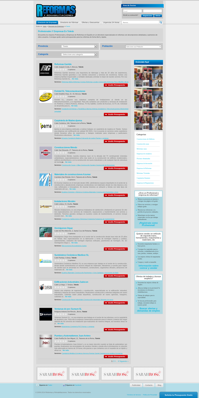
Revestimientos (77, 246)
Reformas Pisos (112, 82)
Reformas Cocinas (79, 82)
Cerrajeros (78, 353)
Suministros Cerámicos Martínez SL (71, 255)
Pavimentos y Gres (112, 192)
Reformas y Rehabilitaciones (56, 10)
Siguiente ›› (124, 361)
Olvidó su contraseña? (130, 15)
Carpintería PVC (75, 326)
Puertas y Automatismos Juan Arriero (72, 336)
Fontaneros (65, 219)
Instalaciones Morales (64, 201)
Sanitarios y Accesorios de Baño (107, 272)
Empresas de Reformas (144, 168)
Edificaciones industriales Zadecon (71, 282)
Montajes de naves (107, 299)
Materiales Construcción (97, 192)
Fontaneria (90, 219)
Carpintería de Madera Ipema (68, 120)
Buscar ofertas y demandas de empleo (148, 309)
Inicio (44, 26)
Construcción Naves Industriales (72, 299)
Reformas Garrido (63, 64)
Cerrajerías (119, 353)
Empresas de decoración (144, 163)
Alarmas (89, 109)
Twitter (50, 385)
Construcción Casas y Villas (71, 165)
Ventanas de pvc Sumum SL (68, 309)
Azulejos (64, 192)
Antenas (95, 109)
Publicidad (136, 385)
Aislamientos (66, 326)
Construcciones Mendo (65, 147)
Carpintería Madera (74, 138)
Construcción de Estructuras (105, 165)
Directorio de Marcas (69, 22)
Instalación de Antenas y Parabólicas (74, 109)
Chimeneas (83, 219)
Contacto (149, 385)
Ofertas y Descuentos (90, 22)
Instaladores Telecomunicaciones (109, 109)
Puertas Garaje (94, 353)
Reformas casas (142, 149)
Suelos (84, 246)
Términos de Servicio (134, 395)
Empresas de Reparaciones (145, 183)
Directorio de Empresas (47, 22)
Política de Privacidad (150, 395)
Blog (159, 385)
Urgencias (111, 22)
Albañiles (121, 82)
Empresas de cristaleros (144, 154)
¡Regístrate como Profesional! (148, 224)
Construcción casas (143, 144)
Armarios (65, 138)
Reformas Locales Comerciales (96, 82)
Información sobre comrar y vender (148, 266)
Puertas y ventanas (102, 138)
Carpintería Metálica (68, 353)
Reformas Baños (67, 82)
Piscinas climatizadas (143, 159)
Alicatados (127, 82)
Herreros (86, 353)
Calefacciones (74, 219)
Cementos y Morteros (75, 192)
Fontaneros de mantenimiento (104, 219)
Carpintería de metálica (107, 353)
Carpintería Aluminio (143, 178)
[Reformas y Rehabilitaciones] (52, 379)
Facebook (78, 385)
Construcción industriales (92, 299)
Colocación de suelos (88, 138)
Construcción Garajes (88, 165)
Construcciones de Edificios (146, 139)
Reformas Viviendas (143, 173)
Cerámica (85, 192)
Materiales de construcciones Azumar (72, 174)
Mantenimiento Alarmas (128, 109)
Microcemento (66, 246)
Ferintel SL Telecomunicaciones (69, 91)
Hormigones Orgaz (63, 228)
